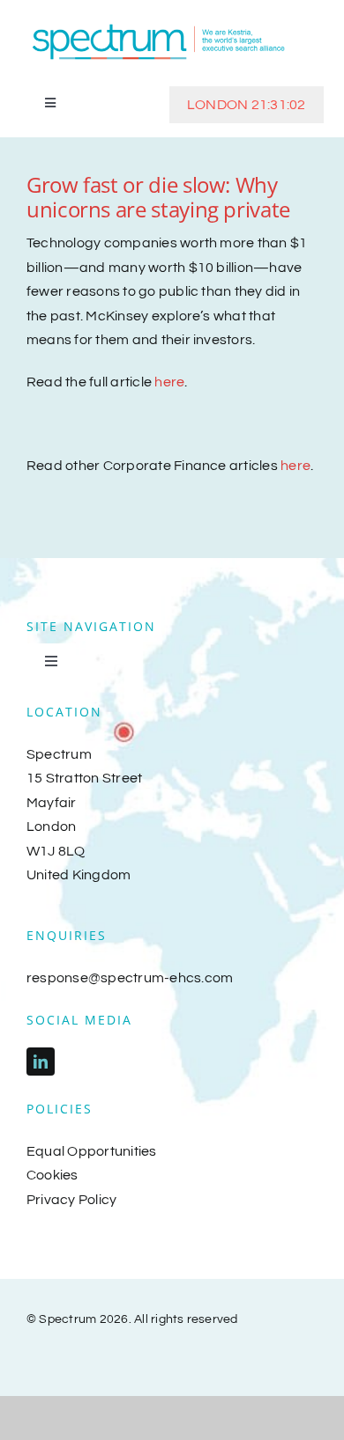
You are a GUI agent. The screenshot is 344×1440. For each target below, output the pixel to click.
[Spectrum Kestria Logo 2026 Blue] (158, 25)
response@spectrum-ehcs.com (129, 978)
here (169, 382)
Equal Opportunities (91, 1151)
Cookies (52, 1175)
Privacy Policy (71, 1200)
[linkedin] (40, 1061)
